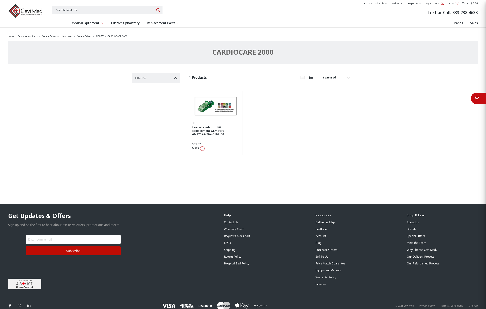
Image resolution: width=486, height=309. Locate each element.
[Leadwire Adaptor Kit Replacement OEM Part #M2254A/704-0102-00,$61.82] (215, 106)
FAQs (227, 243)
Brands (411, 229)
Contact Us (231, 222)
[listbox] (337, 77)
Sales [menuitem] (474, 23)
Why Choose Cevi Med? (422, 250)
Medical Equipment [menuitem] (85, 23)
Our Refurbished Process (423, 263)
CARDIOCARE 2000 (117, 36)
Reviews (321, 284)
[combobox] (107, 10)
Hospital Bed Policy (236, 263)
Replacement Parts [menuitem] (161, 23)
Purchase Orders (326, 250)
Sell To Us (322, 256)
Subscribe (73, 251)
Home (11, 36)
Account (321, 236)
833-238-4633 (465, 12)
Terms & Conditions (452, 305)
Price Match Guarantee (330, 263)
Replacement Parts (28, 36)
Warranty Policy (326, 277)
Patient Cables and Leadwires (57, 36)
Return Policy (232, 256)
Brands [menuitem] (458, 23)
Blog (318, 243)
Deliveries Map (325, 222)
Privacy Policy (427, 305)
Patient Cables (84, 36)
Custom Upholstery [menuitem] (125, 23)
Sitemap (473, 305)
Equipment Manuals (329, 270)
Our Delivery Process (420, 256)
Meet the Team (416, 243)
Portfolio (321, 229)
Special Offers (416, 236)
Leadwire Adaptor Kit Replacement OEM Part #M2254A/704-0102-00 (208, 130)
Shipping (229, 250)
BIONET (99, 36)
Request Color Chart (237, 236)
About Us (413, 222)
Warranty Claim (234, 229)
